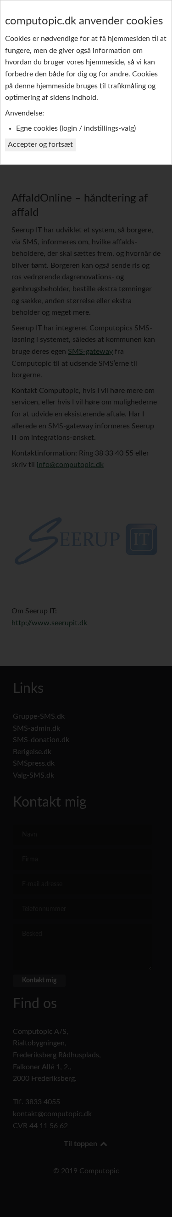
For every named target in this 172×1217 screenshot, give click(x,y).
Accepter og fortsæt (40, 144)
